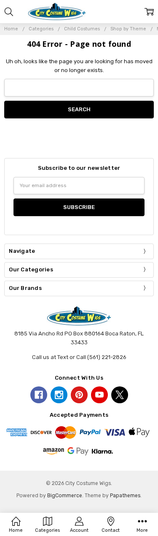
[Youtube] (99, 394)
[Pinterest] (79, 394)
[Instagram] (59, 394)
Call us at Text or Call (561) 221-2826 (79, 357)
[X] (119, 394)
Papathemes (125, 495)
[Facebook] (38, 394)
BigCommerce (64, 495)
